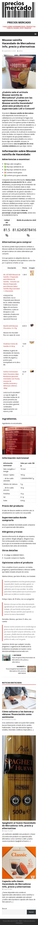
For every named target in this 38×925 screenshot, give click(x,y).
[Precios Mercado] (18, 17)
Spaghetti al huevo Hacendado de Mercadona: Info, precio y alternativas (19, 825)
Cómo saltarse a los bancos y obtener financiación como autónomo (17, 714)
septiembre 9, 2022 (10, 51)
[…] (32, 730)
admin (21, 51)
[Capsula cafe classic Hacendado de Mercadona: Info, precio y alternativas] (19, 878)
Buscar (4, 908)
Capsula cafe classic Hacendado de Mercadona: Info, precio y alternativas (16, 884)
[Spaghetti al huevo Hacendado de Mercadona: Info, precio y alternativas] (19, 819)
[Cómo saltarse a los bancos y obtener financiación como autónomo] (19, 708)
